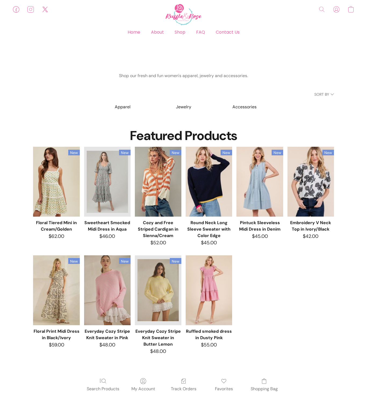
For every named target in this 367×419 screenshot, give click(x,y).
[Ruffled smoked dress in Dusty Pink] (209, 290)
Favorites (224, 389)
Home (134, 32)
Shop (180, 32)
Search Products (103, 389)
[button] (183, 15)
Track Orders (183, 389)
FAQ (200, 32)
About (157, 32)
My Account (143, 389)
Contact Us (228, 32)
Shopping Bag (264, 389)
